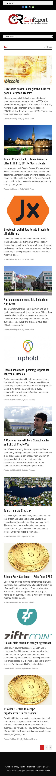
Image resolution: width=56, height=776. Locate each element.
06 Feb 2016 (16, 536)
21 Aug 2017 (16, 189)
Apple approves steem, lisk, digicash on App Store (26, 301)
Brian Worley (29, 536)
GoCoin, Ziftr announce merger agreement (27, 642)
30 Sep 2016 (16, 259)
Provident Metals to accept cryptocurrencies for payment (21, 710)
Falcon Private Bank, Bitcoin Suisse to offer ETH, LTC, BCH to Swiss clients (25, 161)
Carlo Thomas (29, 400)
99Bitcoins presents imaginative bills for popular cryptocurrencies (27, 90)
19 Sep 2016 (16, 329)
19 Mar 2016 (16, 400)
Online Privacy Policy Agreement (20, 766)
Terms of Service (42, 770)
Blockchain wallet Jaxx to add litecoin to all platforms (26, 231)
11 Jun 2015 (16, 668)
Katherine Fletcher (31, 668)
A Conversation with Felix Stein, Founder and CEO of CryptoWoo (26, 442)
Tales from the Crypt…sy (17, 510)
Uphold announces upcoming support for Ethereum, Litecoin (26, 371)
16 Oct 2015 (16, 602)
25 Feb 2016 (16, 470)
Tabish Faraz (29, 119)
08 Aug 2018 (16, 119)
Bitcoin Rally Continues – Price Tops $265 (28, 576)
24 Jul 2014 (16, 739)
